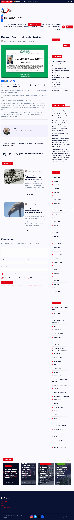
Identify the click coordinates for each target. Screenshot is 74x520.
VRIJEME (56, 438)
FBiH (55, 342)
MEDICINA (57, 390)
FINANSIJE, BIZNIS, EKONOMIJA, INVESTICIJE (16, 28)
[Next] (70, 461)
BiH (43, 26)
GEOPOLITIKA (58, 355)
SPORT (56, 416)
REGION (56, 412)
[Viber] (1, 17)
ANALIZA (56, 318)
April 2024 (56, 282)
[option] (11, 475)
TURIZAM (56, 423)
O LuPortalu (4, 503)
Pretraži (69, 28)
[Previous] (67, 461)
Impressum (3, 507)
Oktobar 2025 (57, 216)
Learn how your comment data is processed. (32, 287)
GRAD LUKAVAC (22, 26)
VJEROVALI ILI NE (45, 28)
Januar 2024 (57, 293)
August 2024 (57, 267)
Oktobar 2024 (57, 260)
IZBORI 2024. (34, 28)
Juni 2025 (56, 230)
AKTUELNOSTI (58, 315)
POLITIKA (56, 405)
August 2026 (57, 179)
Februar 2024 (57, 289)
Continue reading (30, 196)
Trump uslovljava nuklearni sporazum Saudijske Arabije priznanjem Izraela (59, 64)
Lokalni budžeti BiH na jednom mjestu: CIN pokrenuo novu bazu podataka (60, 93)
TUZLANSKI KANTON (35, 26)
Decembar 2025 (58, 208)
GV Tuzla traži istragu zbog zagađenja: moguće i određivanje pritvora (60, 79)
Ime (2, 261)
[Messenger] (1, 14)
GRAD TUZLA (57, 363)
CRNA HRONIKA (56, 26)
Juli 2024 (56, 271)
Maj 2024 (56, 278)
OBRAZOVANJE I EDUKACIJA (61, 397)
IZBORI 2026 (57, 370)
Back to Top (68, 518)
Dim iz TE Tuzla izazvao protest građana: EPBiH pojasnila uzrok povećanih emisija (60, 86)
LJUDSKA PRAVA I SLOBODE (61, 386)
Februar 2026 (57, 201)
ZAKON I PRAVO (58, 442)
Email (27, 261)
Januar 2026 (57, 205)
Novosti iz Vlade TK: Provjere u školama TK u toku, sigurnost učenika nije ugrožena (60, 130)
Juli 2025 (56, 227)
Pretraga (56, 41)
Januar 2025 (57, 249)
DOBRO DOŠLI (12, 26)
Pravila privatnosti (5, 509)
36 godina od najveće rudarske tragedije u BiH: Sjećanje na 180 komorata (60, 72)
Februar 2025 (57, 245)
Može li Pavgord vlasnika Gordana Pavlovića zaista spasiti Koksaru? (61, 146)
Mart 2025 (56, 241)
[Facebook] (1, 9)
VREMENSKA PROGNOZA (61, 434)
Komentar (4, 248)
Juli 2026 (56, 182)
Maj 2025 (56, 234)
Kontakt (3, 505)
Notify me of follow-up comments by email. (14, 279)
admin (5, 42)
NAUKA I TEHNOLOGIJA (60, 394)
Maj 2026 (56, 190)
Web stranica (4, 268)
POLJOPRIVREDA (58, 409)
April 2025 (56, 238)
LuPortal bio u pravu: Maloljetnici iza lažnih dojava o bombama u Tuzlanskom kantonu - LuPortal (60, 124)
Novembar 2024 (58, 256)
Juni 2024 (56, 275)
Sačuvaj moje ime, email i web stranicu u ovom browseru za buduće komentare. (23, 275)
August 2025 (57, 223)
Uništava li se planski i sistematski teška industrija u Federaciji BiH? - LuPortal (61, 142)
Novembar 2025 (58, 212)
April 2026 (56, 194)
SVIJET (48, 26)
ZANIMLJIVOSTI (56, 28)
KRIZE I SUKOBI (58, 377)
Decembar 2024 (58, 252)
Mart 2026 (56, 197)
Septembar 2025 (58, 219)
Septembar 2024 (58, 263)
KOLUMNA (57, 374)
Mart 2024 (56, 286)
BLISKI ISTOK (57, 331)
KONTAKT (57, 31)
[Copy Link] (1, 11)
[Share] (1, 20)
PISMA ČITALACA (58, 401)
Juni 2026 (56, 186)
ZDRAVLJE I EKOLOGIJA (60, 449)
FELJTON (56, 346)
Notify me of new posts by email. (38, 279)
